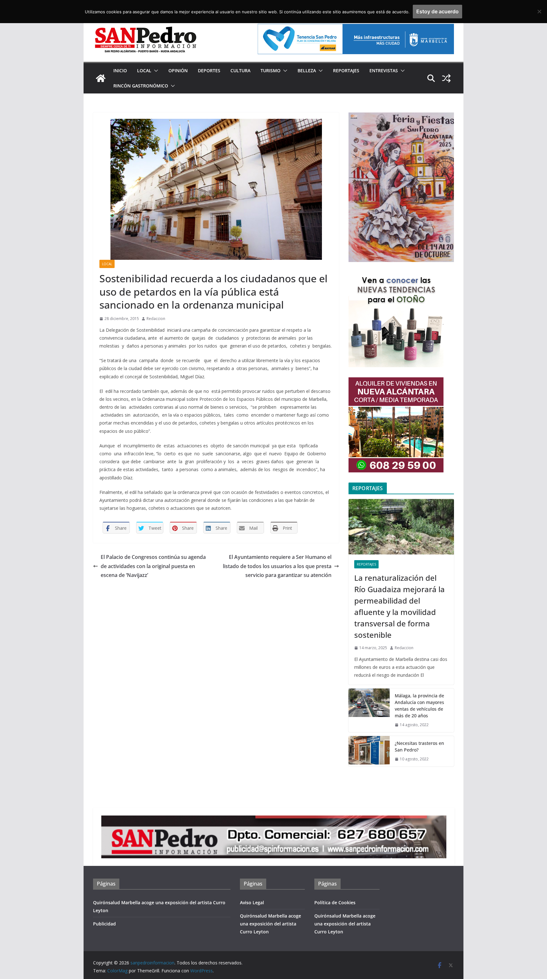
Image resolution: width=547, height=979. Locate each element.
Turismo (270, 70)
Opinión (178, 70)
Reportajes (346, 70)
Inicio (120, 70)
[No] (539, 11)
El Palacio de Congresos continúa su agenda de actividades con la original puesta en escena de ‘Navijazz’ (153, 566)
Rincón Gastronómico (140, 86)
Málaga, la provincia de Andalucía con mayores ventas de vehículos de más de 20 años (419, 706)
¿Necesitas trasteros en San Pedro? (419, 746)
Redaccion (156, 318)
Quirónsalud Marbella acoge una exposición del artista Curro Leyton (270, 924)
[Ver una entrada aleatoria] (446, 78)
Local (144, 70)
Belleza (307, 70)
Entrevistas (383, 70)
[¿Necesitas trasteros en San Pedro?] (369, 751)
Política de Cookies (334, 902)
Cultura (240, 70)
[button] (154, 70)
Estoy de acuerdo (437, 11)
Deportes (209, 70)
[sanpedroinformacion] (100, 78)
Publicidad (104, 924)
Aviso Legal (252, 902)
